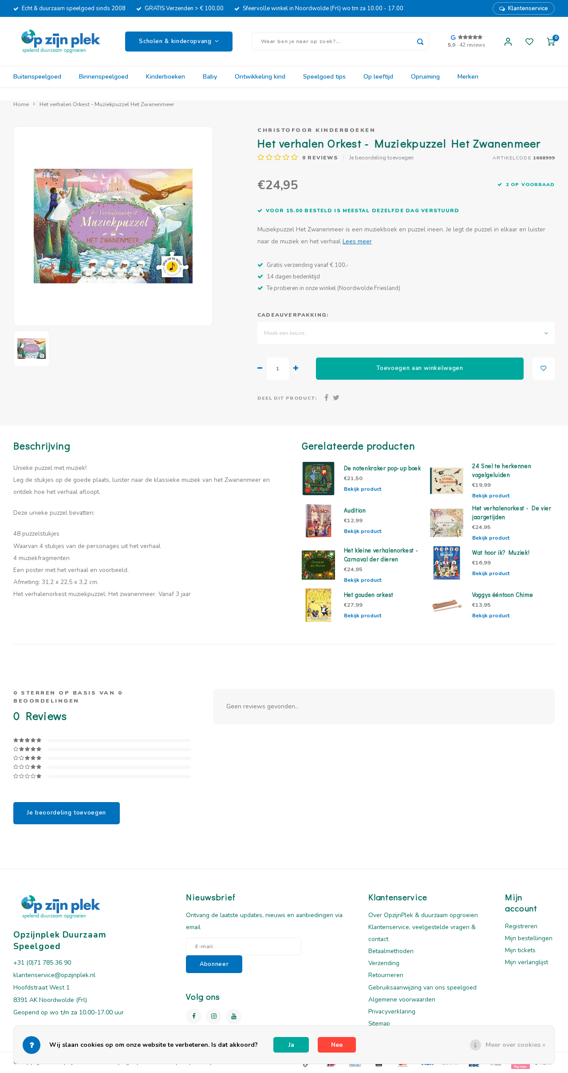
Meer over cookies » (515, 1045)
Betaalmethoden (391, 951)
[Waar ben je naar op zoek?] (420, 41)
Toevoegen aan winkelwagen (419, 368)
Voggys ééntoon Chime (502, 595)
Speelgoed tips (324, 76)
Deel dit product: (287, 398)
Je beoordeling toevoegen (381, 157)
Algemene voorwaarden (401, 999)
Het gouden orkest (369, 595)
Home (21, 104)
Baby (210, 76)
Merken (468, 76)
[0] (551, 41)
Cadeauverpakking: (293, 314)
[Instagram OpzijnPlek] (213, 1016)
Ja (291, 1045)
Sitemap (379, 1023)
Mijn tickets (520, 950)
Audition (355, 510)
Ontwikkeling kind (260, 76)
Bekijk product (362, 489)
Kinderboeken (165, 76)
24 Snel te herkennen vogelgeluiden (501, 470)
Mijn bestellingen (528, 938)
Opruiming (425, 76)
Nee (337, 1045)
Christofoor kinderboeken (316, 130)
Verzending (383, 963)
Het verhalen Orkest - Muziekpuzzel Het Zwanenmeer (106, 104)
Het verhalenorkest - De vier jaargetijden (512, 512)
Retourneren (385, 975)
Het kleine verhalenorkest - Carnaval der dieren (381, 554)
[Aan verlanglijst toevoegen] (543, 369)
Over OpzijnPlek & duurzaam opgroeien (423, 915)
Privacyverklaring (391, 1011)
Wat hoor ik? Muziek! (500, 552)
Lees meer (357, 241)
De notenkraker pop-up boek (382, 468)
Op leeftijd (378, 76)
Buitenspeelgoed (37, 76)
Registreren (521, 926)
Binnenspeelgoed (103, 76)
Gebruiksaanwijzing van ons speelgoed (422, 987)
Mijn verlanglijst (526, 962)
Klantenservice (528, 8)
